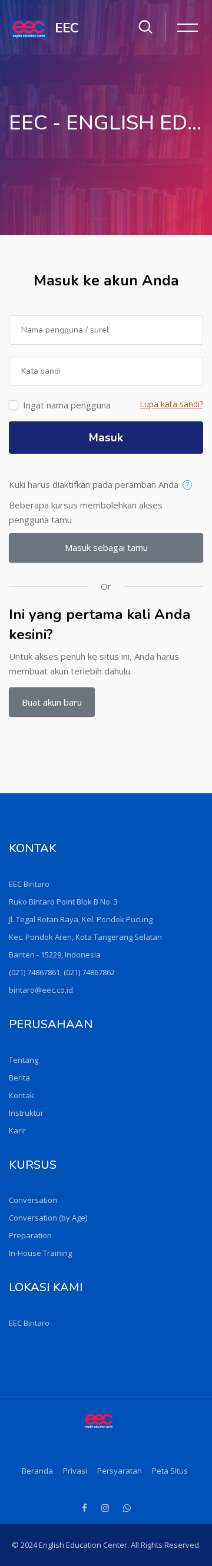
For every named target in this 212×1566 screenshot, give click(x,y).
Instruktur (26, 1113)
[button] (190, 485)
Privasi (75, 1470)
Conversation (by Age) (48, 1217)
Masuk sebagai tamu (106, 547)
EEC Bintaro (29, 1323)
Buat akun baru (52, 702)
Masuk (106, 437)
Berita (19, 1077)
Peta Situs (170, 1470)
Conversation (33, 1200)
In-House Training (40, 1253)
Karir (17, 1130)
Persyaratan (119, 1470)
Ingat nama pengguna (67, 405)
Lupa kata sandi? (171, 404)
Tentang (23, 1060)
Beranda (37, 1470)
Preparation (30, 1235)
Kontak (21, 1095)
